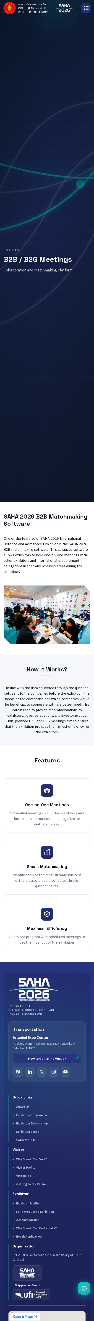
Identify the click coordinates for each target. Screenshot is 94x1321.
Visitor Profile (25, 1168)
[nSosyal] (18, 1072)
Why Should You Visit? (31, 1159)
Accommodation (27, 1220)
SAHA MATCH (25, 1140)
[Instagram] (53, 1072)
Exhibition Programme (31, 1115)
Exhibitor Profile (27, 1203)
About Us (22, 1107)
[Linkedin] (30, 1072)
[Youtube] (65, 1072)
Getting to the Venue (31, 1184)
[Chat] (84, 1288)
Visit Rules (23, 1176)
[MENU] (86, 8)
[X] (42, 1072)
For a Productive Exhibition (35, 1212)
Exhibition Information (32, 1123)
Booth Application (29, 1236)
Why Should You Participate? (36, 1228)
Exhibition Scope (27, 1132)
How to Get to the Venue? (47, 1059)
